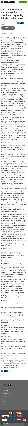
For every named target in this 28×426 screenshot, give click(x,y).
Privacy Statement (7, 396)
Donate (24, 2)
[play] (2, 424)
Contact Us (5, 399)
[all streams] (26, 424)
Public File (5, 401)
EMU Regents (5, 404)
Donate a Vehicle (6, 393)
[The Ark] (25, 416)
